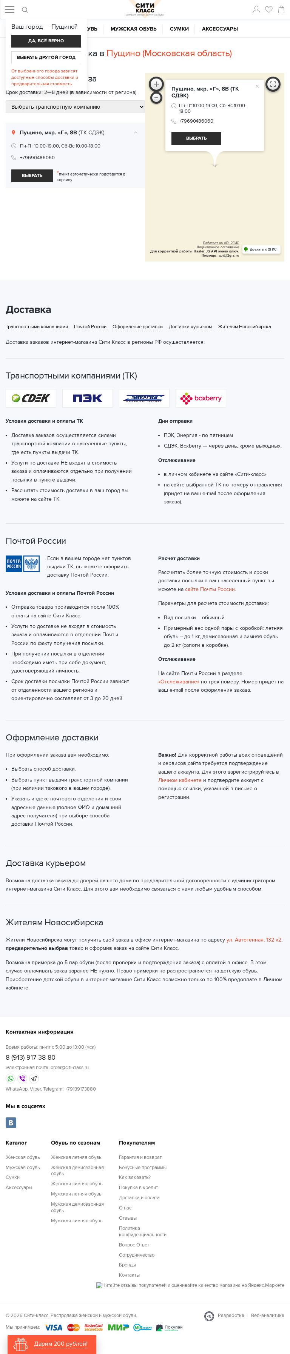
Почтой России (90, 327)
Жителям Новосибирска (244, 327)
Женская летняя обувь (76, 1157)
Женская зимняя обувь (77, 1184)
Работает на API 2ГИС (221, 243)
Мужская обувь (134, 29)
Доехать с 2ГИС (263, 249)
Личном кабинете (180, 780)
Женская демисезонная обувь (77, 1171)
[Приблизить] (156, 84)
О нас (125, 1208)
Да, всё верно (46, 41)
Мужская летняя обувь (76, 1194)
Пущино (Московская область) (169, 53)
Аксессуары (220, 29)
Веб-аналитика (267, 1315)
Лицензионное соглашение (218, 247)
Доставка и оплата (139, 1198)
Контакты (129, 1275)
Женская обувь (23, 1157)
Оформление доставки (138, 327)
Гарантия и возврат (140, 1157)
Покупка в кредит (138, 1188)
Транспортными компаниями (37, 327)
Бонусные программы (143, 1168)
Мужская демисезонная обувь (77, 1207)
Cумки (179, 29)
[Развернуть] (273, 84)
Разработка (231, 1315)
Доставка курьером (190, 327)
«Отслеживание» (178, 682)
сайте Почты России (210, 589)
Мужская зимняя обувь (77, 1221)
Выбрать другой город (46, 57)
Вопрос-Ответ (134, 1245)
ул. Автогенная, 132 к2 (254, 940)
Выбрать (32, 175)
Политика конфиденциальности (143, 1231)
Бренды (127, 1265)
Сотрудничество (136, 1255)
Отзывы (128, 1218)
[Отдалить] (156, 98)
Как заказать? (135, 1177)
